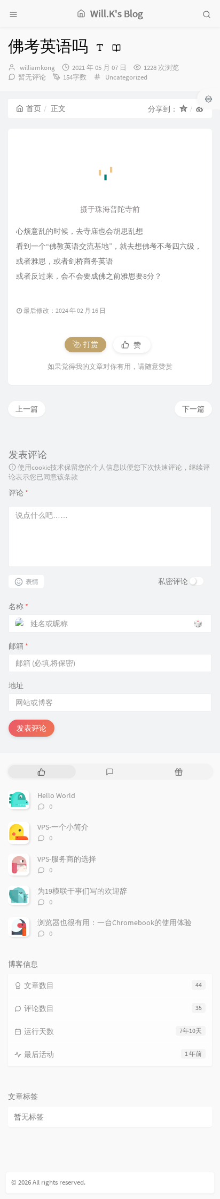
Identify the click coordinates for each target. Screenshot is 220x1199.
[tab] (41, 771)
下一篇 (193, 409)
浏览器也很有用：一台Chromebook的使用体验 (114, 922)
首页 (33, 108)
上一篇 (26, 409)
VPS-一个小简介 (63, 827)
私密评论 (173, 581)
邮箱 (18, 646)
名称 (18, 606)
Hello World (56, 795)
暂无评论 (32, 77)
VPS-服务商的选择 (66, 859)
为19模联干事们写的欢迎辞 (82, 891)
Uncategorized (126, 77)
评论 (18, 493)
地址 (16, 685)
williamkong (37, 67)
